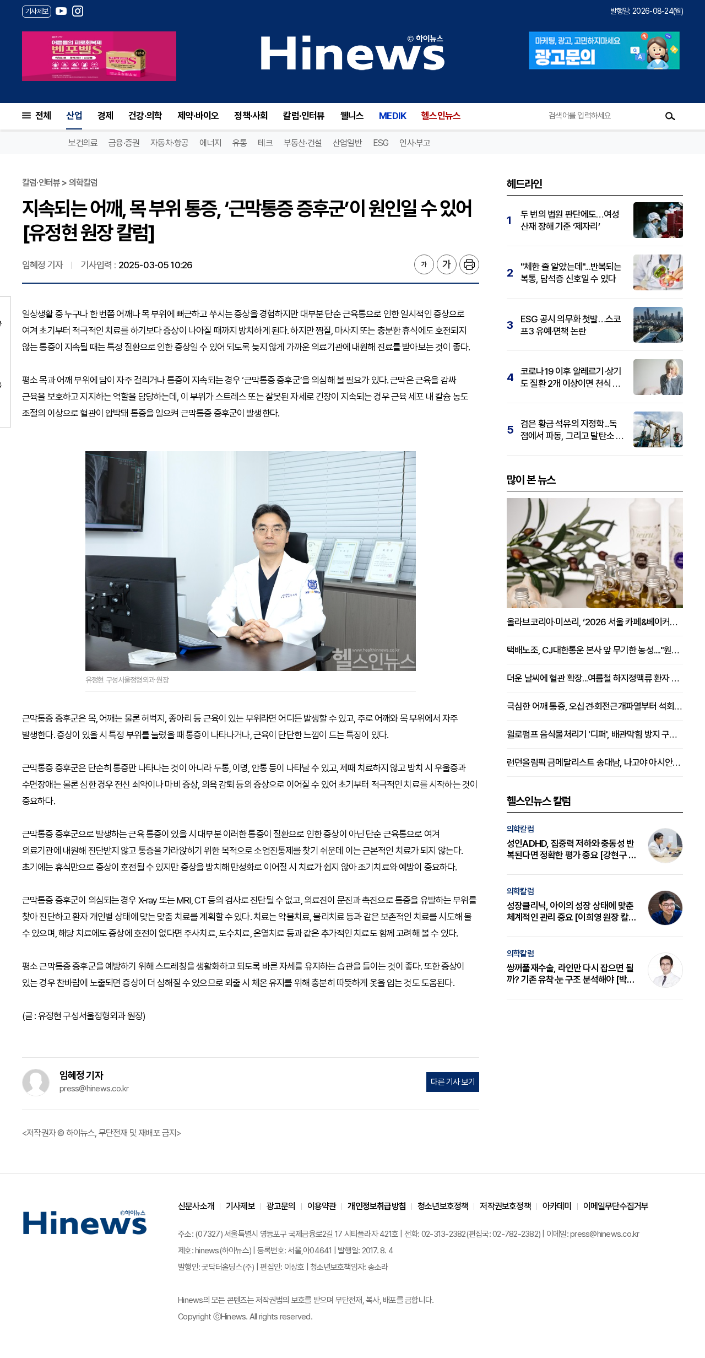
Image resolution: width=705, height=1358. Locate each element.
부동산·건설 (303, 143)
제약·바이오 (198, 115)
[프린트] (469, 264)
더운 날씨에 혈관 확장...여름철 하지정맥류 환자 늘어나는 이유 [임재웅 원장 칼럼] (595, 678)
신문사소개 (196, 1206)
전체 (43, 115)
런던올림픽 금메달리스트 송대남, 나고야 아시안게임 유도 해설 (595, 762)
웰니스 (352, 115)
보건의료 (82, 143)
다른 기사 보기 (453, 1082)
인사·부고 (414, 143)
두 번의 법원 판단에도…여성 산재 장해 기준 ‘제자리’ (569, 220)
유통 (239, 143)
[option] (99, 56)
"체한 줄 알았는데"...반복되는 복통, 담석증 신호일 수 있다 (571, 272)
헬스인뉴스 (440, 115)
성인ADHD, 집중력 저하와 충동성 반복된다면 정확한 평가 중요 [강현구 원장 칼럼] (571, 849)
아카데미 (557, 1206)
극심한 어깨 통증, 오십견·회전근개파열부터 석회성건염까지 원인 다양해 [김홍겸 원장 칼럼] (595, 706)
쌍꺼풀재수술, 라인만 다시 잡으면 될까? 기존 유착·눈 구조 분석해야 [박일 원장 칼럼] (570, 974)
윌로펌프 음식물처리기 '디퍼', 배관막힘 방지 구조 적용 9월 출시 (595, 734)
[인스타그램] (77, 11)
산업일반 (347, 143)
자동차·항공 (169, 143)
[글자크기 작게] (424, 264)
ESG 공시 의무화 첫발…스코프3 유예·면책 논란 (570, 325)
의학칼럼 (520, 829)
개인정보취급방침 (377, 1206)
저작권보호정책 (505, 1206)
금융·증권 (124, 143)
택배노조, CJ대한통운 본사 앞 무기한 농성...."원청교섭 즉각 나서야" (595, 650)
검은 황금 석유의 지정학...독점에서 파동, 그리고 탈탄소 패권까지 (571, 430)
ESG (381, 143)
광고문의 (281, 1206)
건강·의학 (145, 115)
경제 (105, 115)
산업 (74, 115)
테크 (265, 143)
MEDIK (392, 115)
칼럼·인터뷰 (303, 115)
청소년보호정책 (442, 1206)
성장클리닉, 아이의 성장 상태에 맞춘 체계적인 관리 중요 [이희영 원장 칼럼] (570, 911)
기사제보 (240, 1206)
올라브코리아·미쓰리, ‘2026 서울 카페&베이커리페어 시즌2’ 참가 (595, 621)
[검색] (670, 115)
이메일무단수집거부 (616, 1206)
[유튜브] (61, 11)
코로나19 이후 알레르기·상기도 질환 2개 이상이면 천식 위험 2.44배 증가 (570, 377)
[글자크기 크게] (447, 264)
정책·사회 (251, 115)
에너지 (210, 143)
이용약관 (322, 1206)
